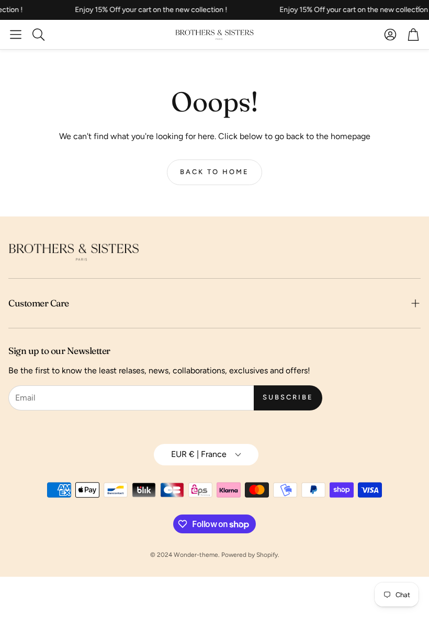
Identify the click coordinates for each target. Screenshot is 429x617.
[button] (15, 34)
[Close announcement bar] (418, 8)
